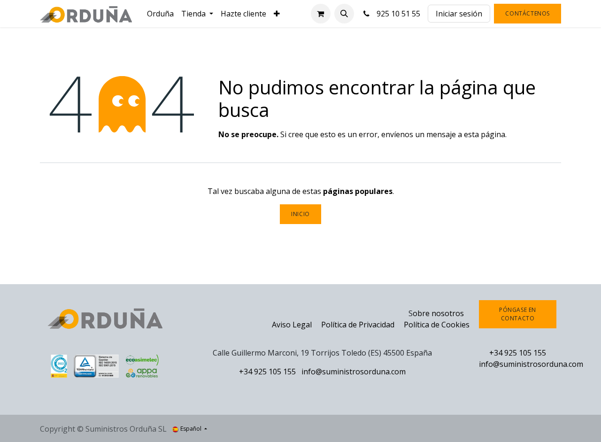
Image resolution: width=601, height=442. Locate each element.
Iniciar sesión (459, 13)
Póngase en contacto (517, 314)
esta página (484, 134)
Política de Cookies (437, 324)
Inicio (300, 214)
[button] (344, 13)
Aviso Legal (292, 324)
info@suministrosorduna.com (353, 371)
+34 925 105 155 (267, 371)
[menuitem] (160, 13)
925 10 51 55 (396, 13)
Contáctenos (527, 13)
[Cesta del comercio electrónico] (321, 13)
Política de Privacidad (358, 324)
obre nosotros (438, 313)
